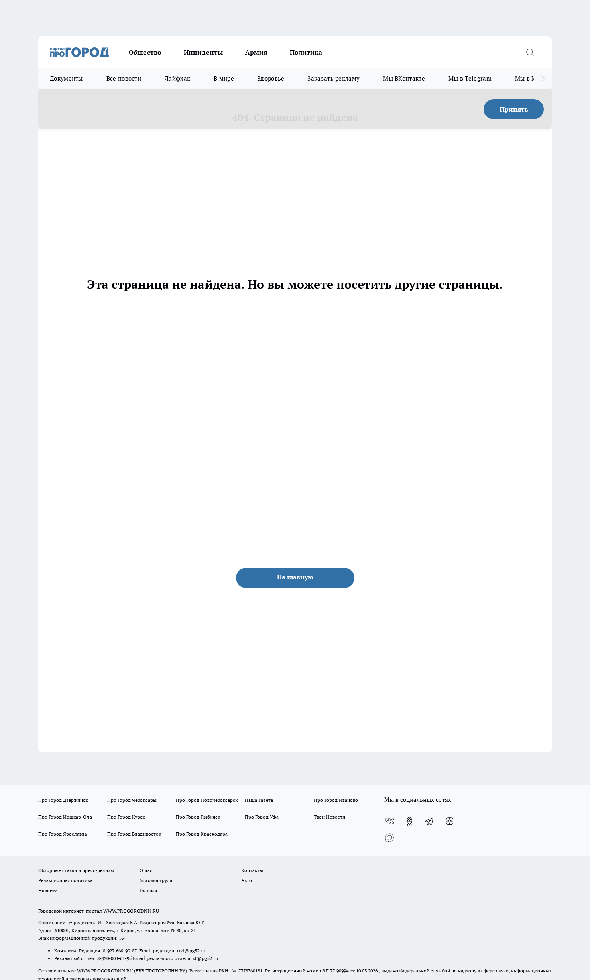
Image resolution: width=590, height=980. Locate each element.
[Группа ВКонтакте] (389, 821)
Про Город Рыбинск (198, 817)
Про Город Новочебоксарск (207, 800)
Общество (145, 52)
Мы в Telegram (470, 78)
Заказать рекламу (333, 78)
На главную (295, 577)
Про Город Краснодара (202, 834)
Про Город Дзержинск (63, 800)
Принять (514, 109)
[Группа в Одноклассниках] (409, 821)
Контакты (252, 870)
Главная (148, 890)
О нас (146, 870)
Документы (66, 78)
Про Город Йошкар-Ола (65, 817)
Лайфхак (177, 78)
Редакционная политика (65, 880)
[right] (543, 78)
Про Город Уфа (262, 817)
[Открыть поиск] (530, 52)
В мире (224, 78)
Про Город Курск (126, 817)
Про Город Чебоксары (132, 800)
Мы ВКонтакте (404, 78)
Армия (256, 52)
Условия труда (156, 880)
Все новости (123, 78)
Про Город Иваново (336, 800)
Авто (246, 880)
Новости (47, 890)
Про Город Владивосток (134, 834)
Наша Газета (259, 800)
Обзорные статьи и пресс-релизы (76, 870)
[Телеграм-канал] (429, 821)
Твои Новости (329, 817)
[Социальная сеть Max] (389, 838)
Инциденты (203, 52)
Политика (306, 52)
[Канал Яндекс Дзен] (449, 821)
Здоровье (270, 78)
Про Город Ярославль (62, 834)
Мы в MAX (530, 78)
